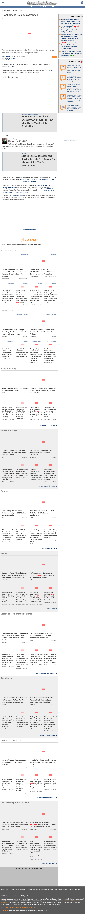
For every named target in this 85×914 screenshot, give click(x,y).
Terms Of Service (27, 889)
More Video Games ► (50, 548)
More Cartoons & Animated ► (47, 673)
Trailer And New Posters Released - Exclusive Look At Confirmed (71, 37)
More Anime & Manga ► (48, 486)
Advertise (77, 889)
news (10, 10)
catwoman (18, 10)
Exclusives (34, 7)
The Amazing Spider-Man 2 (52, 341)
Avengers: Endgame (37, 341)
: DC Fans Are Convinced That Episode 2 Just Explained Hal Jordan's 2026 (71, 53)
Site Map (13, 889)
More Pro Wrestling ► (50, 864)
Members (55, 7)
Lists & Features (45, 7)
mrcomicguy (6, 56)
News (28, 7)
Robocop (26, 341)
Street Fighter (10, 341)
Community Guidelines (9, 187)
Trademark (64, 889)
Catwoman (12, 58)
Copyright (57, 889)
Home (4, 10)
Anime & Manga (51, 315)
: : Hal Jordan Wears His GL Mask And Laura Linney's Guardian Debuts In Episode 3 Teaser (70, 46)
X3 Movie (8, 60)
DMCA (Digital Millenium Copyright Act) (34, 180)
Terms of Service (42, 185)
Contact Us (4, 911)
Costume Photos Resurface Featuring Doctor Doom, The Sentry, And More (70, 29)
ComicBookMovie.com (16, 195)
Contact (70, 889)
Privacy (50, 889)
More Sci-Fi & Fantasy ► (49, 426)
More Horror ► (52, 609)
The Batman (24, 254)
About (19, 889)
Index (7, 889)
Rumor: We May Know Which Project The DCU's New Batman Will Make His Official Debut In (70, 21)
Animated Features (22, 315)
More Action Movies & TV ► (47, 798)
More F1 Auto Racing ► (49, 735)
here (13, 66)
